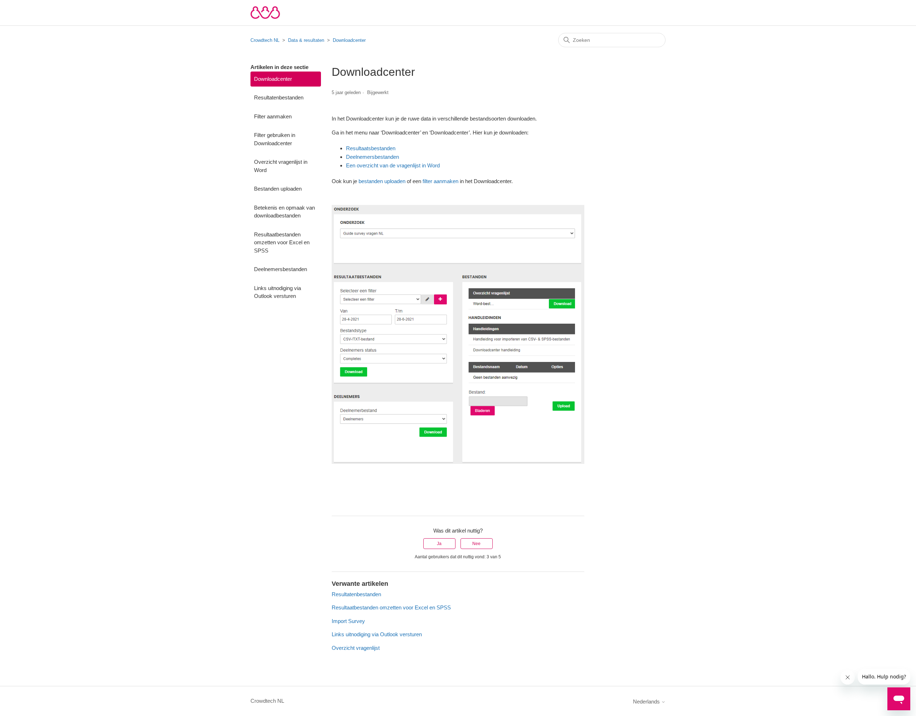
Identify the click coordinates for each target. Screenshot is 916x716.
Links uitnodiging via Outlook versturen (277, 292)
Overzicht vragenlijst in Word (280, 166)
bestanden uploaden (382, 181)
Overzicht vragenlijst (356, 648)
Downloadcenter (349, 40)
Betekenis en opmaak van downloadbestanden (284, 212)
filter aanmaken (440, 181)
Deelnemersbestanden (280, 269)
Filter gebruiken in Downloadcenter (274, 139)
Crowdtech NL (264, 40)
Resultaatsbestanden (370, 148)
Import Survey (348, 621)
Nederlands (647, 701)
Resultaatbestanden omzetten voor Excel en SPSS (282, 242)
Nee (476, 543)
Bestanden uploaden (278, 189)
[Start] (265, 12)
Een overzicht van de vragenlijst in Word (393, 165)
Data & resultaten (306, 40)
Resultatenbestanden (278, 97)
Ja (439, 543)
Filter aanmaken (273, 116)
